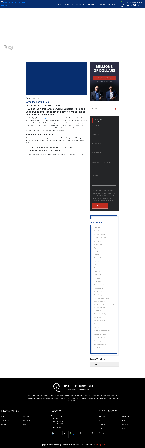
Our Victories (69, 4)
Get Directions (58, 423)
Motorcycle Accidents (100, 234)
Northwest (102, 429)
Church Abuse (98, 347)
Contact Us (111, 4)
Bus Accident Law (99, 291)
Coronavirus (97, 241)
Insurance (97, 254)
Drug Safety (97, 310)
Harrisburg (102, 424)
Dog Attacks (97, 327)
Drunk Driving (98, 295)
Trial (95, 264)
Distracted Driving (99, 258)
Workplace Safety (99, 285)
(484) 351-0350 (135, 5)
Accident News (98, 288)
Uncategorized (98, 317)
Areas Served (91, 4)
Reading (101, 433)
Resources (101, 4)
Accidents (97, 278)
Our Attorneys (5, 420)
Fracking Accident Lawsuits (102, 298)
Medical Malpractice (100, 344)
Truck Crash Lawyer (100, 337)
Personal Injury (34, 98)
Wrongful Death (98, 268)
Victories (3, 424)
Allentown (102, 416)
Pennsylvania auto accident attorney (53, 118)
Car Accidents (98, 324)
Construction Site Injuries (101, 314)
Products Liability (99, 244)
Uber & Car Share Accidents (102, 331)
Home (2, 416)
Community (97, 281)
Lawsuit (96, 261)
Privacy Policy (100, 445)
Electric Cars (97, 275)
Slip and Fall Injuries (100, 334)
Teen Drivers (97, 271)
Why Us (96, 251)
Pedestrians (97, 231)
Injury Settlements (99, 301)
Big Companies (98, 248)
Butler (100, 420)
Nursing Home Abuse (100, 238)
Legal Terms (97, 227)
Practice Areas (79, 4)
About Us (58, 4)
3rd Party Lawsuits (99, 320)
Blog (24, 424)
